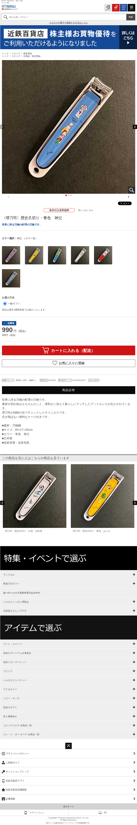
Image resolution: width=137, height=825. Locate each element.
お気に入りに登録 (72, 363)
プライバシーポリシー (17, 753)
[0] (116, 7)
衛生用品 (27, 53)
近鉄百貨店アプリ (15, 780)
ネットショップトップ (17, 771)
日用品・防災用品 (31, 56)
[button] (135, 127)
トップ (5, 53)
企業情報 (10, 798)
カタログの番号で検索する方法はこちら (68, 22)
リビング (16, 53)
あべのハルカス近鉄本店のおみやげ (21, 592)
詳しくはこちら (85, 210)
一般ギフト (13, 303)
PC (105, 812)
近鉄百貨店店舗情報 (16, 789)
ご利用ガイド (13, 762)
